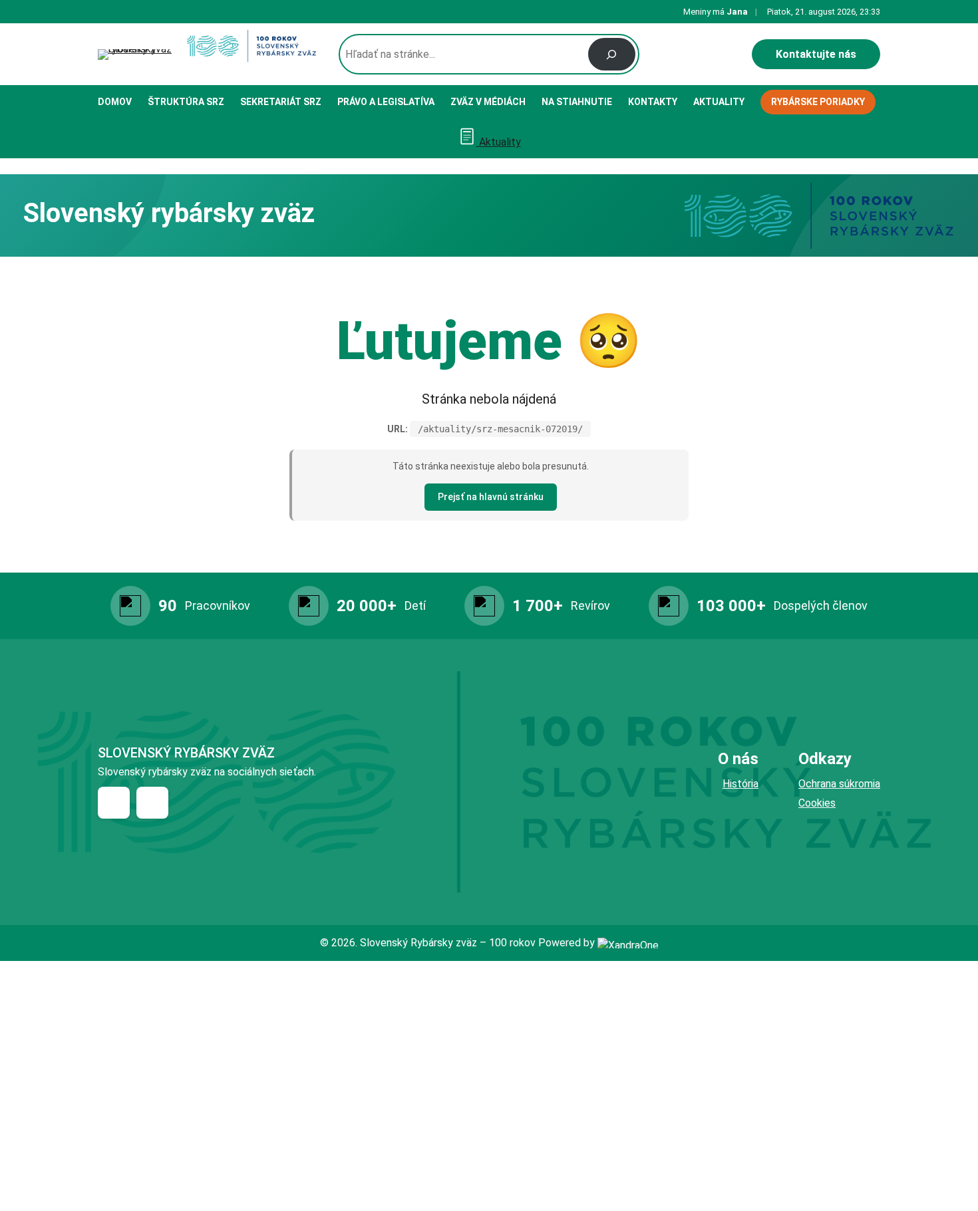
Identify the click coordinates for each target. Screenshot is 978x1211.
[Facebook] (114, 803)
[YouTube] (152, 803)
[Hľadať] (611, 54)
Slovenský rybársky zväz (186, 753)
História (740, 783)
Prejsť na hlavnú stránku (491, 496)
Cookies (817, 803)
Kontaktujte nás (816, 54)
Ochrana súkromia (839, 783)
